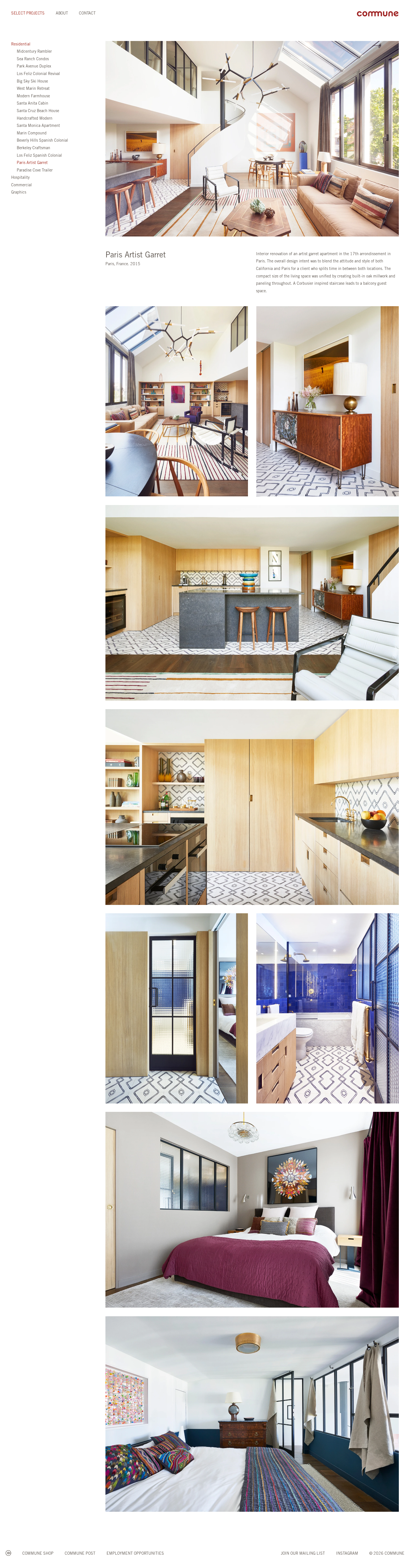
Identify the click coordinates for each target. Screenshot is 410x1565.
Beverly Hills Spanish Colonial (42, 141)
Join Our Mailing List (303, 1554)
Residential (20, 45)
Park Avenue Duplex (34, 67)
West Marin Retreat (33, 89)
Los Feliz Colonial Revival (38, 74)
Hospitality (20, 178)
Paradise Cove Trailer (35, 171)
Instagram (347, 1554)
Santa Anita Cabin (32, 104)
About (62, 14)
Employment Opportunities (135, 1554)
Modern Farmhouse (33, 96)
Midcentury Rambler (34, 52)
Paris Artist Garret (32, 163)
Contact (87, 14)
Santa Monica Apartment (38, 126)
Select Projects (28, 14)
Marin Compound (32, 134)
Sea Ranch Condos (33, 59)
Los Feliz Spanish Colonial (39, 156)
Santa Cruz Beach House (38, 111)
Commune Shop (38, 1554)
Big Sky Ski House (32, 82)
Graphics (18, 193)
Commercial (21, 185)
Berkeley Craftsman (33, 148)
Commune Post (80, 1554)
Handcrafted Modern (34, 119)
